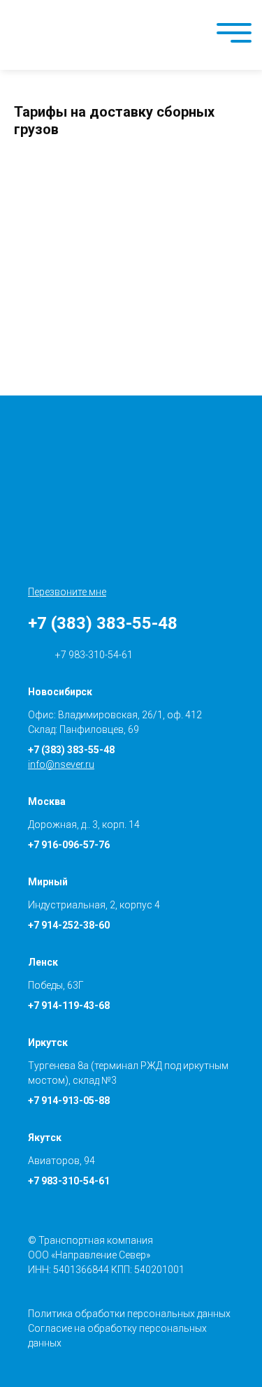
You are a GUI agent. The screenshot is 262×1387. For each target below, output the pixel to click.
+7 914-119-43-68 (69, 1005)
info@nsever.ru (61, 764)
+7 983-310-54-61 (93, 654)
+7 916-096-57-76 (69, 844)
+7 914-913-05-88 (69, 1100)
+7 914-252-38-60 (69, 925)
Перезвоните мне (67, 591)
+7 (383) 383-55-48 (102, 623)
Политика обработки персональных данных (129, 1313)
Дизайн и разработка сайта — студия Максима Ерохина (244, 1346)
